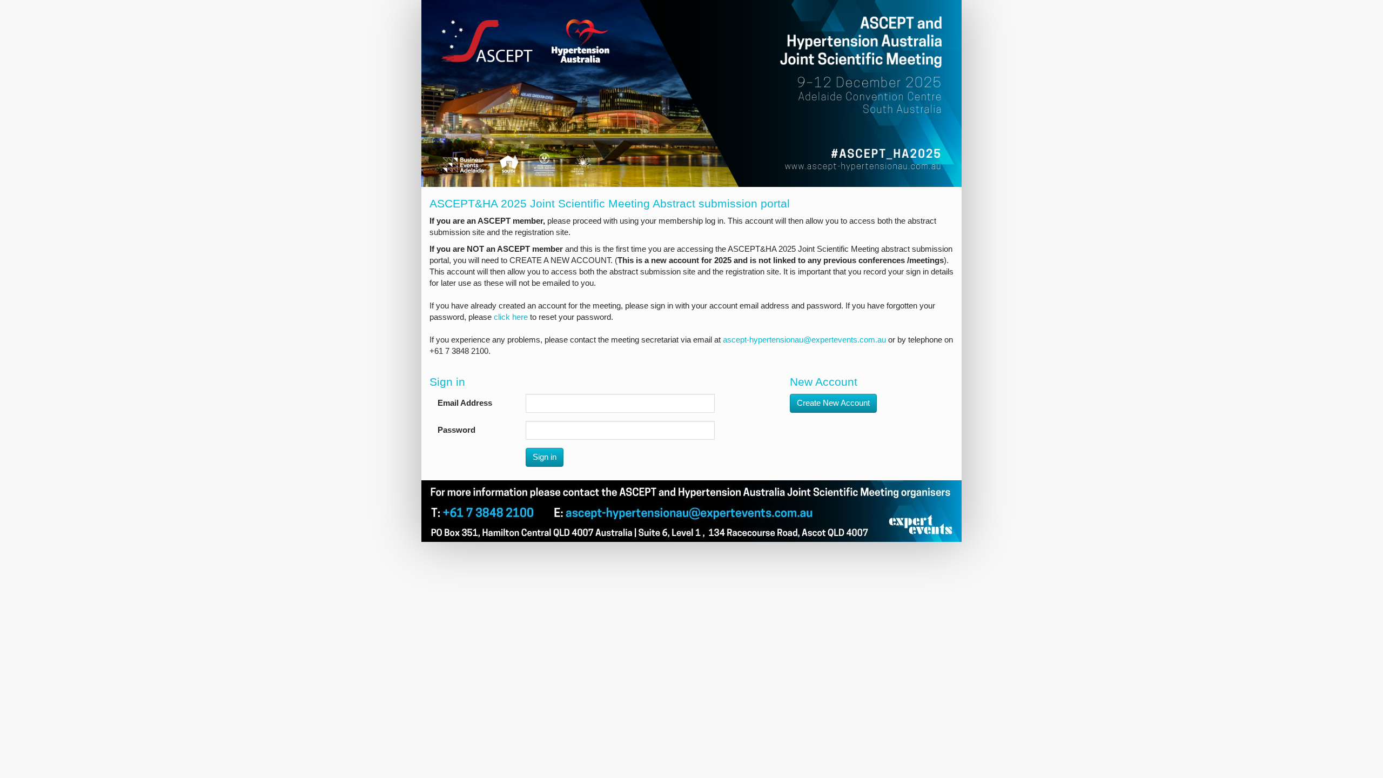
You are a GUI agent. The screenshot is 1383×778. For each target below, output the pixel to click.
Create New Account (833, 403)
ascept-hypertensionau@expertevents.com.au (804, 340)
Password (456, 430)
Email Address (465, 403)
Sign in (544, 457)
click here (511, 317)
